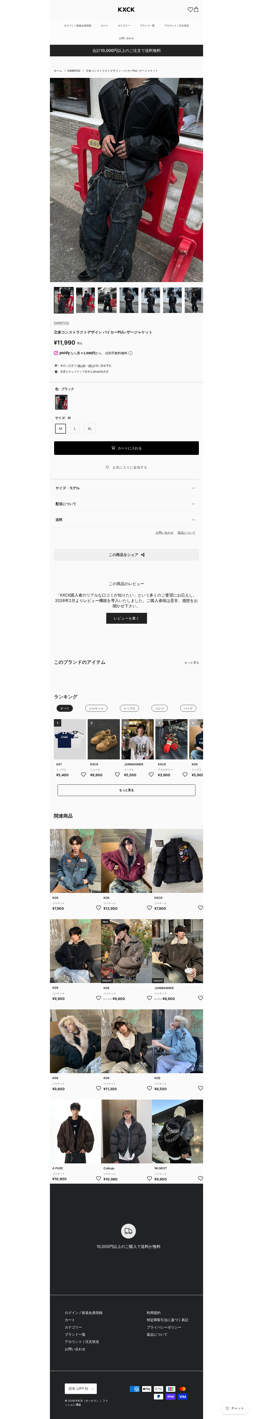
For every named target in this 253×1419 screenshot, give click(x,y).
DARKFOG (73, 70)
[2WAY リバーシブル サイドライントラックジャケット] (177, 1041)
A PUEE (57, 1168)
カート (104, 25)
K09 (55, 898)
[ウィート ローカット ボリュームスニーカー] (104, 739)
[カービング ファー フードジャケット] (75, 1041)
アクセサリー (165, 769)
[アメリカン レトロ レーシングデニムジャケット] (75, 861)
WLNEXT (160, 1168)
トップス (61, 769)
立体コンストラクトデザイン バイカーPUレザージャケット (122, 70)
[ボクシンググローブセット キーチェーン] (171, 739)
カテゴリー (124, 25)
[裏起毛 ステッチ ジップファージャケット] (126, 1041)
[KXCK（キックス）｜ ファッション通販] (126, 9)
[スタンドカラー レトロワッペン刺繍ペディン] (177, 861)
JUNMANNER (133, 764)
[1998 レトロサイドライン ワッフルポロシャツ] (70, 739)
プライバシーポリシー (164, 1327)
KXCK (94, 764)
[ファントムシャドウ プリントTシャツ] (138, 739)
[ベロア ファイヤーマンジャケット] (75, 951)
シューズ (95, 769)
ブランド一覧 (147, 25)
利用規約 (154, 1312)
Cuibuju (109, 1168)
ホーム (58, 70)
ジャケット (58, 903)
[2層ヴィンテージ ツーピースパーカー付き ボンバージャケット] (75, 1131)
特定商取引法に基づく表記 (167, 1320)
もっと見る (191, 662)
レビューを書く (127, 618)
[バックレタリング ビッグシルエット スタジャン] (177, 1131)
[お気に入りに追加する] (83, 774)
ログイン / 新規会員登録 (77, 25)
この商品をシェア (123, 554)
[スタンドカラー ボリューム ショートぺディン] (126, 1131)
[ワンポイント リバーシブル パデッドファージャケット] (126, 861)
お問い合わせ (126, 38)
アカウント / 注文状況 (176, 25)
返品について (186, 532)
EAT (59, 764)
